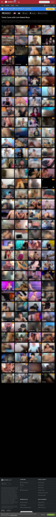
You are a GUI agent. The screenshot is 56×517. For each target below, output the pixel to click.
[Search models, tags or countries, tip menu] (54, 5)
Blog (23, 485)
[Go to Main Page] (10, 2)
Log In (52, 2)
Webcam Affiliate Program (25, 507)
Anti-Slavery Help (41, 495)
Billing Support (41, 505)
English (4, 483)
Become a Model (23, 502)
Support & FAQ (41, 502)
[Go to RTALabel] (3, 511)
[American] (15, 13)
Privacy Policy (41, 482)
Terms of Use (41, 485)
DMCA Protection (41, 507)
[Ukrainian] (19, 13)
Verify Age (50, 9)
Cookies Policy (41, 490)
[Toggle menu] (2, 2)
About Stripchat (25, 482)
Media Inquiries (25, 490)
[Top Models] (19, 2)
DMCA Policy (41, 487)
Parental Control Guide (43, 492)
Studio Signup (23, 505)
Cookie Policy (13, 515)
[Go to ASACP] (8, 510)
